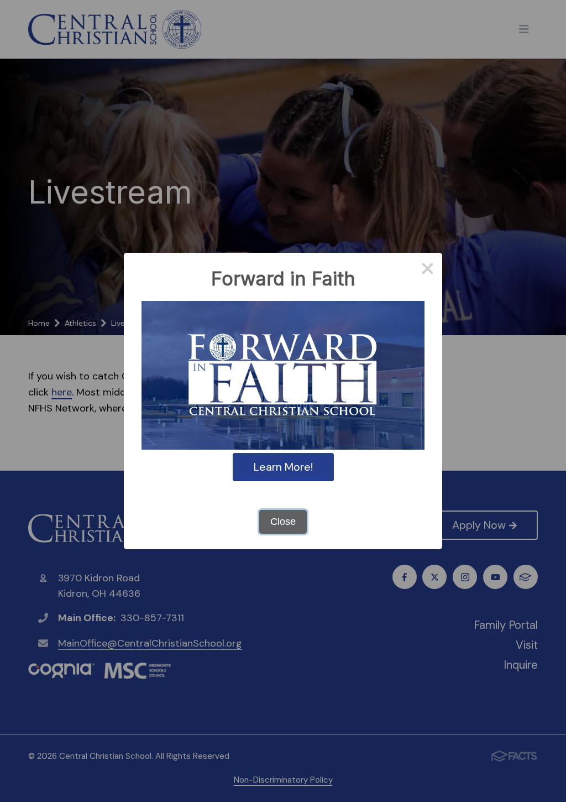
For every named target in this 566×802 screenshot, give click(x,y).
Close (283, 521)
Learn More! (283, 467)
